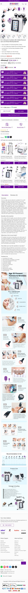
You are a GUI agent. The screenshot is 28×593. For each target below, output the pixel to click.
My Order (3, 544)
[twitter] (13, 567)
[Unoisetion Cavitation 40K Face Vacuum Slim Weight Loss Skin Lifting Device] (20, 172)
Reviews (16, 552)
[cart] (25, 4)
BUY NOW (21, 111)
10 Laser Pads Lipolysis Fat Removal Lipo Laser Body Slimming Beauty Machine (20, 158)
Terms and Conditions (5, 552)
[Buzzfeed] (17, 530)
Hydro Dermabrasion (5, 547)
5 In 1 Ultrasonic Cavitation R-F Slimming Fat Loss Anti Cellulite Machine (6, 182)
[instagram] (7, 567)
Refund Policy (17, 549)
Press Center (3, 549)
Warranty (16, 555)
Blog (15, 553)
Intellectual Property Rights (20, 550)
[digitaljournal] (24, 530)
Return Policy (17, 547)
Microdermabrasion (5, 545)
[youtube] (4, 567)
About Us (16, 540)
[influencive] (24, 533)
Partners (16, 542)
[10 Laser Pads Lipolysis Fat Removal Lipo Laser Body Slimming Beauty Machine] (20, 148)
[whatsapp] (2, 567)
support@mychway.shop (9, 571)
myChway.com (11, 573)
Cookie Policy (17, 545)
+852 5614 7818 (7, 569)
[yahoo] (4, 530)
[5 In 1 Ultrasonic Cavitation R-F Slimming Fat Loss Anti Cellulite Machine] (7, 172)
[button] (25, 19)
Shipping (16, 544)
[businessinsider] (4, 533)
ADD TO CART (7, 111)
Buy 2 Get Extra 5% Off (14, 115)
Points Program (4, 550)
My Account (3, 542)
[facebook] (10, 567)
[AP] (10, 530)
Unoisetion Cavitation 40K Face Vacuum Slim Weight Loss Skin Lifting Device (20, 182)
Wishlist (2, 540)
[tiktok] (16, 567)
